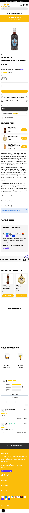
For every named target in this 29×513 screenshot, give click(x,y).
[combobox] (14, 8)
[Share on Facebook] (8, 205)
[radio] (3, 109)
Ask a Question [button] (15, 397)
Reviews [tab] (3, 402)
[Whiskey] (7, 357)
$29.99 (3, 292)
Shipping (3, 67)
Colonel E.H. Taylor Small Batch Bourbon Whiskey (14, 145)
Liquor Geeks (6, 505)
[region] (14, 287)
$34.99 (17, 290)
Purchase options (5, 105)
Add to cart (14, 91)
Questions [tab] (12, 402)
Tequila (20, 365)
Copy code (17, 19)
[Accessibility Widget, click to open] (26, 256)
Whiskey (7, 365)
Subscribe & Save (10, 113)
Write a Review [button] (15, 394)
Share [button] (4, 418)
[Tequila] (20, 357)
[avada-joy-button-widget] (3, 510)
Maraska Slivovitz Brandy (13, 137)
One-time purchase (8, 108)
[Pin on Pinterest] (11, 205)
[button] (23, 4)
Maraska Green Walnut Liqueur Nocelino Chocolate (13, 129)
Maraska (3, 54)
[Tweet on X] (5, 205)
